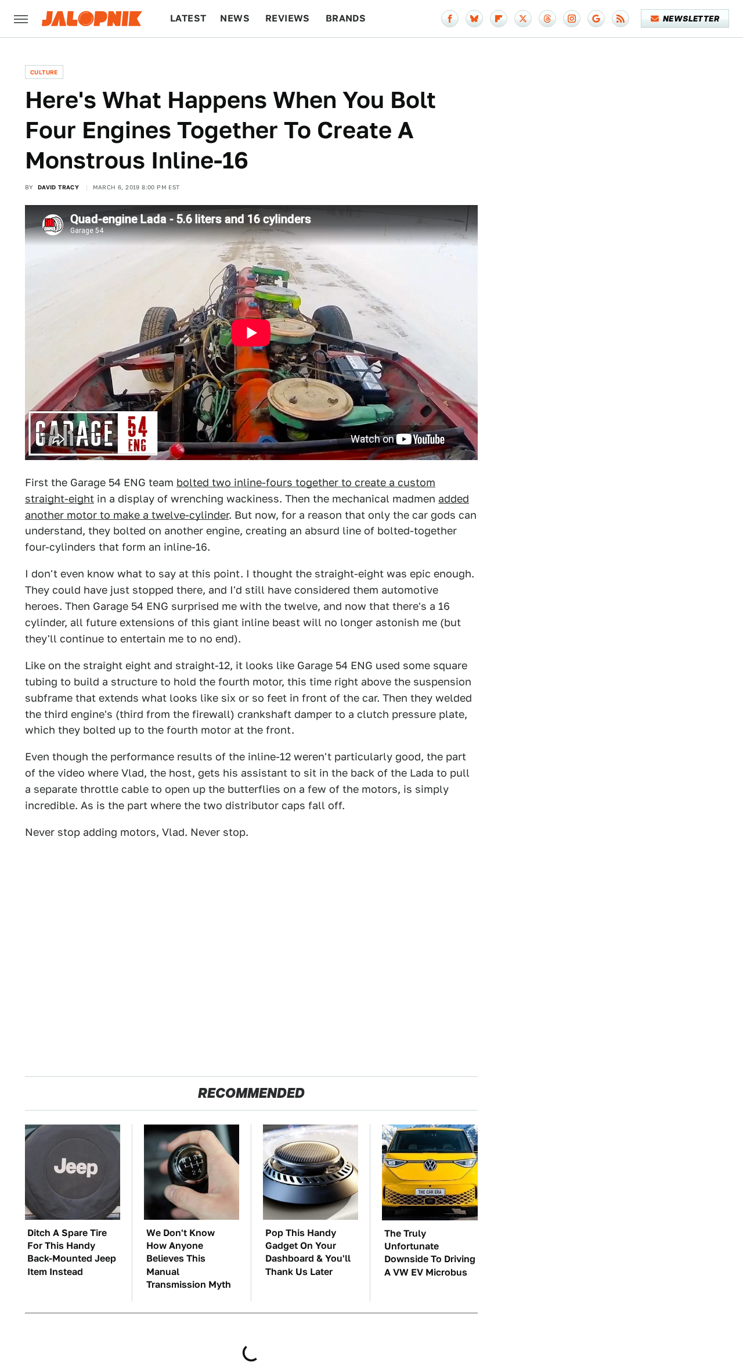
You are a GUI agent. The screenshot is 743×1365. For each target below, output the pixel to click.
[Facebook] (450, 18)
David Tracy (58, 187)
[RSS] (620, 18)
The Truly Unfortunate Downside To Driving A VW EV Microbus (429, 1253)
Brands (346, 18)
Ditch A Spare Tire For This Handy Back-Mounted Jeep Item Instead (71, 1252)
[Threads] (547, 18)
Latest (188, 18)
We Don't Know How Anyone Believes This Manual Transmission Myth (188, 1259)
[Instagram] (571, 18)
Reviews (287, 18)
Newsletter (691, 18)
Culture (44, 72)
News (235, 18)
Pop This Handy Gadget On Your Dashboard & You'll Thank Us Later (308, 1252)
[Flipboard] (498, 18)
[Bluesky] (474, 18)
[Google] (596, 18)
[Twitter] (523, 18)
